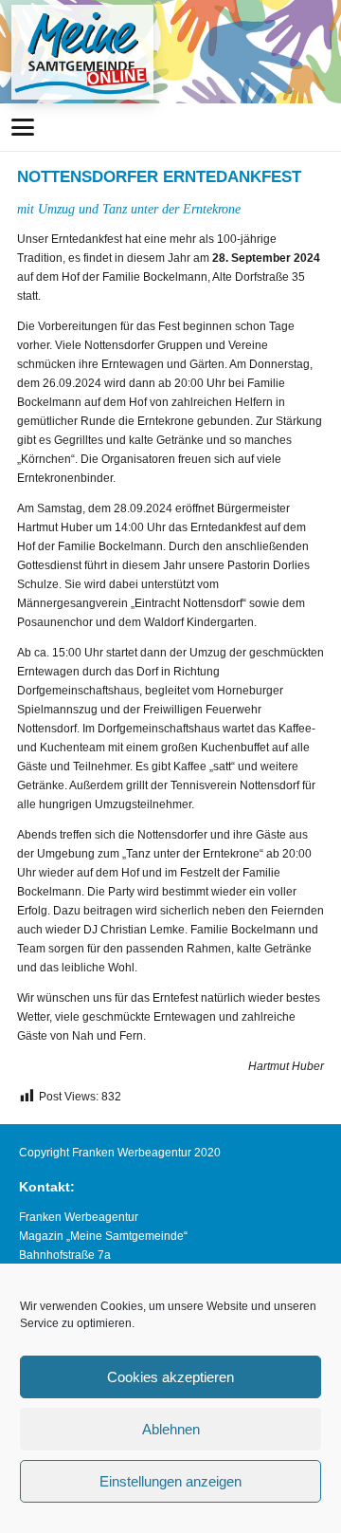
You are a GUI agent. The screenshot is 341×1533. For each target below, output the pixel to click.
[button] (22, 127)
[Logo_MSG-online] (82, 52)
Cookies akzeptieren (170, 1377)
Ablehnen (171, 1429)
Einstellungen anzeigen (170, 1481)
